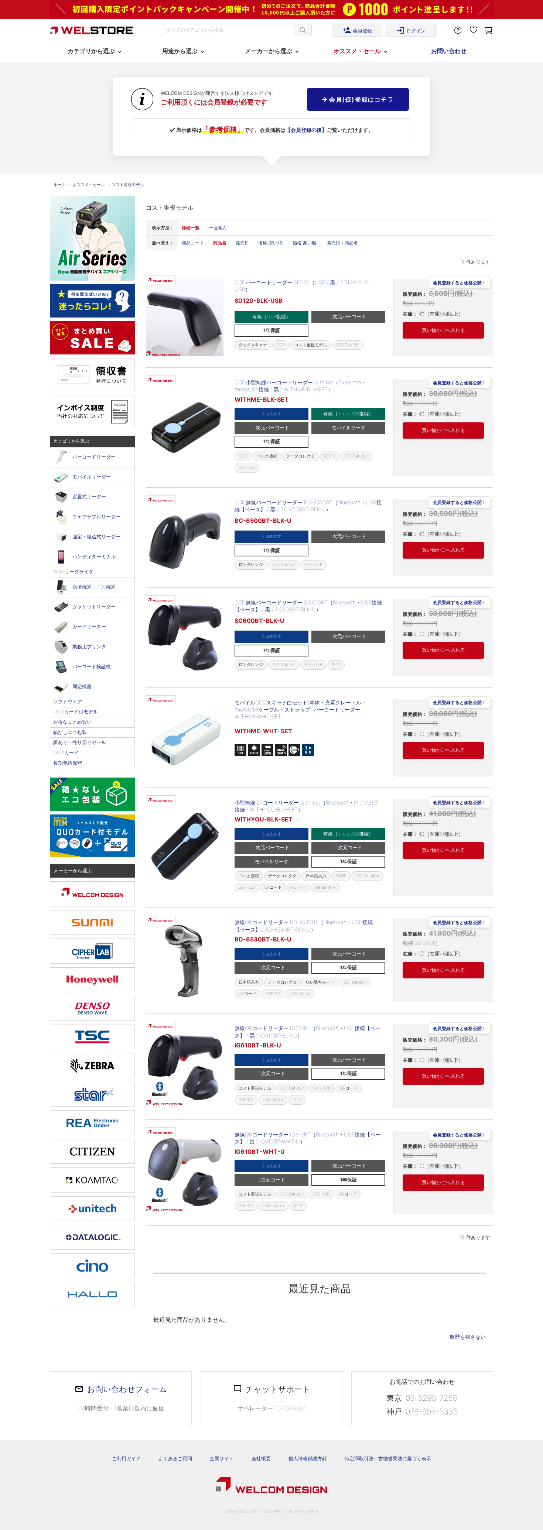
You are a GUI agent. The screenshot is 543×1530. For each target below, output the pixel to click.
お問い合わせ (449, 51)
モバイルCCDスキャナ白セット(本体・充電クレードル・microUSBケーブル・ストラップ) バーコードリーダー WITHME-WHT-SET (300, 709)
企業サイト (222, 1458)
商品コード (193, 243)
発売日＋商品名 (342, 243)
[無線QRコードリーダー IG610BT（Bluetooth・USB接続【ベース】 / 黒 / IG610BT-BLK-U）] (184, 1066)
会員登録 (357, 30)
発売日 (242, 243)
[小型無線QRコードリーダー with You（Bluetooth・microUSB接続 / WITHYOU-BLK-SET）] (184, 847)
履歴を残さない (468, 1337)
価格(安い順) (270, 243)
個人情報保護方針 (307, 1458)
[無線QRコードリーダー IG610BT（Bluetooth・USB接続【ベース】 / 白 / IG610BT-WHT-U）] (184, 1172)
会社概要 (261, 1458)
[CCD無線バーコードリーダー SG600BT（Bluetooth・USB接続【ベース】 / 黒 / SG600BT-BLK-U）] (184, 637)
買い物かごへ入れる (443, 330)
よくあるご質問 (175, 1458)
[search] (303, 30)
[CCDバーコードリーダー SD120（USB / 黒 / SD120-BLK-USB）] (184, 317)
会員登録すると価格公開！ (459, 281)
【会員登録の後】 (306, 130)
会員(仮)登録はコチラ (360, 99)
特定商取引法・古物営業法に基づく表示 (388, 1458)
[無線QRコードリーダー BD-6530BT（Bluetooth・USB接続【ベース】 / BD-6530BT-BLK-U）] (184, 960)
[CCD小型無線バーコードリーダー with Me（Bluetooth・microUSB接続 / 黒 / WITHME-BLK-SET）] (184, 427)
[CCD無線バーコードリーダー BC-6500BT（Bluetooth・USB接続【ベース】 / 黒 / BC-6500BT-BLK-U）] (184, 537)
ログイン (411, 30)
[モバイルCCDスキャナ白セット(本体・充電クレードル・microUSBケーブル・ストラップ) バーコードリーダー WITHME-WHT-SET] (184, 737)
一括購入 (217, 227)
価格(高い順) (305, 243)
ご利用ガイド (126, 1458)
